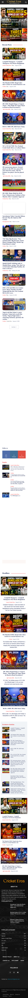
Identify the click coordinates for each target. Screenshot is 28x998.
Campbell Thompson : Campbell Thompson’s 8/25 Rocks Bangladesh (17, 729)
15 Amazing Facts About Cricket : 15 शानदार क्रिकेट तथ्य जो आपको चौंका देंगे (17, 476)
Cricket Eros (9, 321)
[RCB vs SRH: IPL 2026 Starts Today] (14, 118)
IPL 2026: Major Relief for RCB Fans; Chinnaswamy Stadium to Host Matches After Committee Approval (14, 195)
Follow (14, 451)
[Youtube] (17, 972)
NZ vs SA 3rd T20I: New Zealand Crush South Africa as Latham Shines (18, 756)
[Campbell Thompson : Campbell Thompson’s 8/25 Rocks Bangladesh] (14, 18)
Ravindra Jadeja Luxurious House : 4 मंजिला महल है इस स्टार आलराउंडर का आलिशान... (17, 921)
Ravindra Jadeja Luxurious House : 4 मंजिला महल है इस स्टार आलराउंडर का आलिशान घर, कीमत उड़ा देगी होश (17, 489)
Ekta (13, 65)
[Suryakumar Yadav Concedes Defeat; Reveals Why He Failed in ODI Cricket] (14, 208)
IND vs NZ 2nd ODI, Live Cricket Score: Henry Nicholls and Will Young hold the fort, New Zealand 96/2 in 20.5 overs (13, 290)
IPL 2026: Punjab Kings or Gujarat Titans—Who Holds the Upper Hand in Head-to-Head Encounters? (14, 105)
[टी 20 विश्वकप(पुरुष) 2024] (5, 495)
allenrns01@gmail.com (14, 979)
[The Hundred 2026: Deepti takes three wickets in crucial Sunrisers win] (11, 34)
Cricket (4, 34)
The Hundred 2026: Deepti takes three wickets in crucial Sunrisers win (14, 83)
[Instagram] (13, 972)
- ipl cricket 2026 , (7, 109)
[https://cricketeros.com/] (14, 881)
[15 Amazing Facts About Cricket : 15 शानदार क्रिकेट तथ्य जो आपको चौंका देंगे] (5, 475)
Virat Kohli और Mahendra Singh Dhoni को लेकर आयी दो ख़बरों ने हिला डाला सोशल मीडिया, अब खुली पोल (17, 482)
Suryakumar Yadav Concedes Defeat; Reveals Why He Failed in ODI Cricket (14, 217)
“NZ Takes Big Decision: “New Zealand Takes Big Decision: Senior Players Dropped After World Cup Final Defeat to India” (13, 241)
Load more (13, 327)
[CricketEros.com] (14, 2)
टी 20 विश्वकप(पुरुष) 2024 (15, 495)
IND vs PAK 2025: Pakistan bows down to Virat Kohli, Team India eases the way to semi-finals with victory (17, 468)
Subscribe (21, 451)
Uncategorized (6, 221)
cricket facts (5, 198)
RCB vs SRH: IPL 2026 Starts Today (14, 126)
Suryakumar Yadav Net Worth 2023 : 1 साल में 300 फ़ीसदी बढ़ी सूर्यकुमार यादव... (17, 906)
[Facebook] (10, 972)
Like (6, 451)
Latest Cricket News (7, 17)
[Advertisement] (14, 387)
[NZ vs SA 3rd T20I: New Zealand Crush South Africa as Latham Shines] (14, 138)
